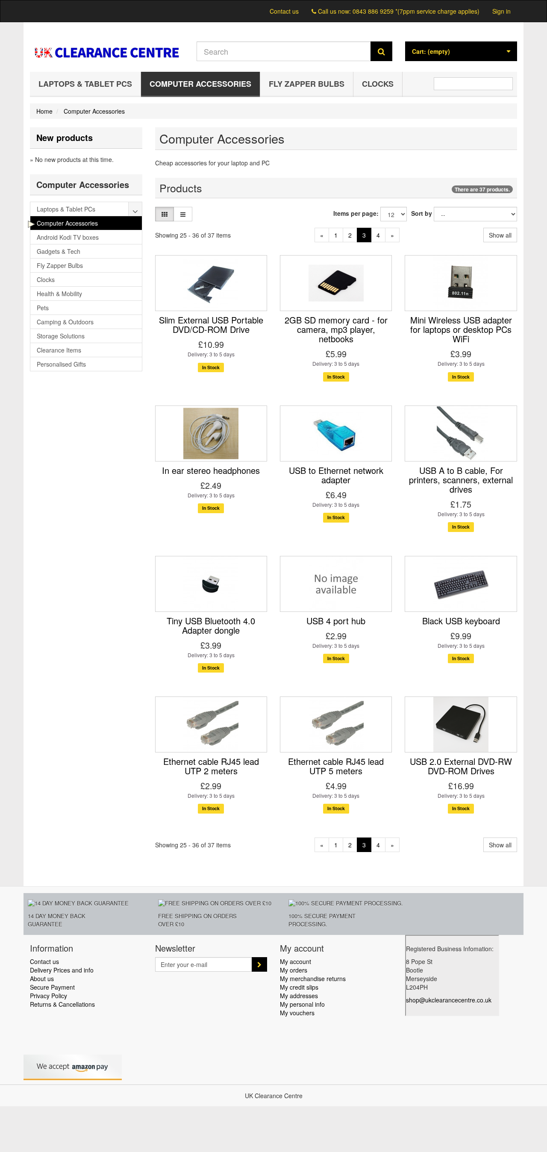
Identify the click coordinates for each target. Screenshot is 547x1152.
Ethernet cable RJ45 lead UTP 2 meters (211, 766)
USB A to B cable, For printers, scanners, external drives (461, 479)
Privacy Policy (48, 995)
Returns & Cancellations (62, 1004)
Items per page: (356, 213)
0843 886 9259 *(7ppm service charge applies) (416, 11)
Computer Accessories (200, 83)
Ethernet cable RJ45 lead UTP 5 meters (336, 766)
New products (64, 137)
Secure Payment (52, 987)
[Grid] (164, 214)
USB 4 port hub (335, 620)
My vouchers (297, 1012)
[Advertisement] (86, 510)
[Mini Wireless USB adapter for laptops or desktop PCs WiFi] (460, 283)
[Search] (381, 51)
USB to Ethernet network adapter (336, 475)
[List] (183, 214)
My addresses (299, 995)
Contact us (284, 11)
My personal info (302, 1004)
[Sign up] (259, 964)
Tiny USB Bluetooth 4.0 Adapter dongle (211, 625)
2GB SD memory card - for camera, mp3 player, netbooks (336, 329)
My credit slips (299, 987)
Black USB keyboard (461, 620)
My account (295, 961)
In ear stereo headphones (211, 470)
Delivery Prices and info (62, 970)
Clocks (378, 83)
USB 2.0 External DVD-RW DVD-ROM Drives (461, 766)
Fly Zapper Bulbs (306, 83)
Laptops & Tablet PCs (85, 83)
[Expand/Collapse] (135, 209)
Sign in (501, 11)
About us (42, 978)
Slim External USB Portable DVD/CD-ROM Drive (211, 324)
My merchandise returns (313, 978)
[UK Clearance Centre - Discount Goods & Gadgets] (107, 45)
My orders (293, 970)
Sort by (421, 213)
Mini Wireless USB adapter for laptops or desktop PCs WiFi (461, 329)
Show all (500, 235)
